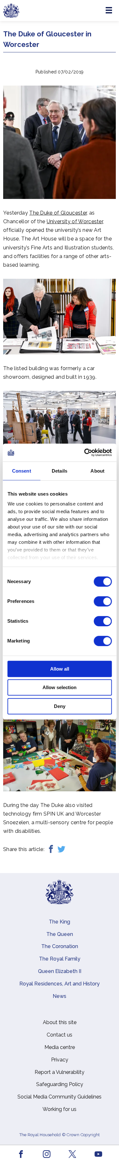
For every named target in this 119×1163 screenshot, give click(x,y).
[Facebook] (51, 849)
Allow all (59, 669)
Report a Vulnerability (59, 1072)
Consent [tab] (21, 471)
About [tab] (97, 471)
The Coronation (59, 946)
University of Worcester (75, 221)
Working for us (59, 1109)
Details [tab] (59, 471)
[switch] (103, 601)
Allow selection (59, 687)
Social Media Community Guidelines (59, 1097)
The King (59, 922)
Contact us (59, 1035)
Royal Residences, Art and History (59, 984)
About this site (59, 1022)
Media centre (59, 1047)
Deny (59, 706)
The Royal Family (59, 959)
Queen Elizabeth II (59, 971)
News (59, 996)
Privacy (59, 1060)
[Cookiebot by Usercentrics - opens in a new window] (85, 452)
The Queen (59, 934)
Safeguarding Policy (59, 1084)
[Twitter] (61, 849)
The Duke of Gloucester (58, 213)
